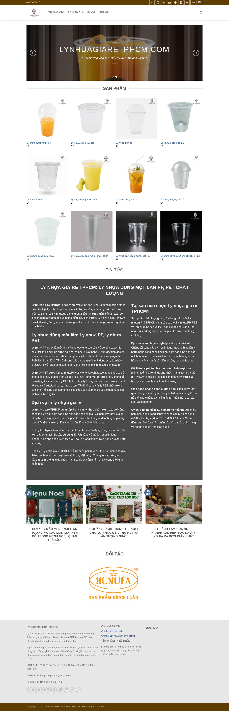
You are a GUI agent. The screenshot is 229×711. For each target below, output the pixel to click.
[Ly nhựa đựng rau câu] (91, 118)
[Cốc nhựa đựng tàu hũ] (181, 175)
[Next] (196, 52)
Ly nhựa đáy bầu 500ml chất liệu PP (135, 255)
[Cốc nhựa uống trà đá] (181, 118)
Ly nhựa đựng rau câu (83, 142)
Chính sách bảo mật (112, 631)
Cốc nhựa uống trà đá (172, 142)
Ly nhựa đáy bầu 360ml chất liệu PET (180, 255)
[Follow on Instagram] (157, 2)
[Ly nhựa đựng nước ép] (47, 118)
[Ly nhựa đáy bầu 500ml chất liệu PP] (136, 231)
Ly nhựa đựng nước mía (84, 199)
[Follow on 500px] (193, 2)
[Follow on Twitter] (163, 2)
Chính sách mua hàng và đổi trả (118, 636)
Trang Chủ (56, 12)
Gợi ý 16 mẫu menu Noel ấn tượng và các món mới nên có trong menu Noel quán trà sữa (55, 534)
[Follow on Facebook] (152, 2)
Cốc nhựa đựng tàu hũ (172, 199)
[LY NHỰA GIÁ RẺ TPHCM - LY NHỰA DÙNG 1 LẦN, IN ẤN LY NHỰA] (34, 12)
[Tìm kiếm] (201, 12)
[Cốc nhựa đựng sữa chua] (47, 231)
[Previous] (33, 52)
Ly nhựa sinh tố (124, 142)
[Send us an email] (169, 2)
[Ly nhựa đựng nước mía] (91, 175)
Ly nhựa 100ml (34, 199)
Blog (91, 12)
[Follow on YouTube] (187, 2)
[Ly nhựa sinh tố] (136, 118)
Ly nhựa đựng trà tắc (127, 199)
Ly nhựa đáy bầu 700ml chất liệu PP (90, 255)
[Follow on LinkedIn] (181, 2)
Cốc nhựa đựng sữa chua (40, 255)
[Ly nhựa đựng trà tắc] (136, 175)
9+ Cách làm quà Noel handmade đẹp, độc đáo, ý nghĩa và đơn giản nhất (173, 532)
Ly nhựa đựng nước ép (38, 142)
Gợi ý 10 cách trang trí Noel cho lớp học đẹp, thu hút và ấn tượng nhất (114, 532)
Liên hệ (103, 12)
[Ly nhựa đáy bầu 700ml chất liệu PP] (91, 231)
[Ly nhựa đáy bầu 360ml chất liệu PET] (181, 231)
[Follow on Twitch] (199, 2)
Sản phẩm (75, 12)
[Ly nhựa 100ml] (47, 175)
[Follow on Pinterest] (175, 2)
